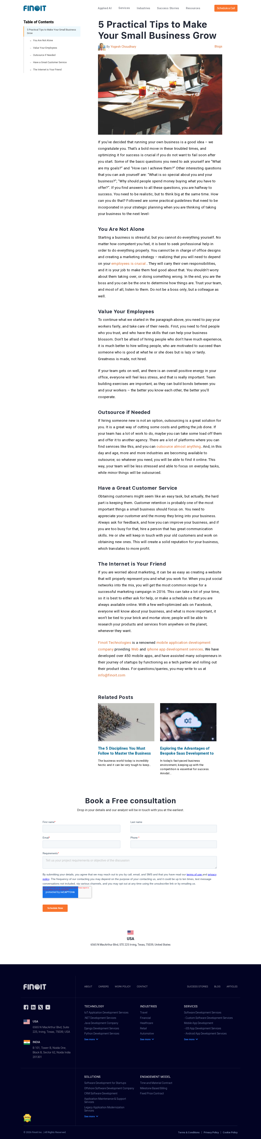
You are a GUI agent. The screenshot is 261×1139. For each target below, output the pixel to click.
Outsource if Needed (44, 55)
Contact (142, 986)
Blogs (218, 46)
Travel (143, 1012)
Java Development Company (101, 1023)
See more (89, 1039)
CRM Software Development (101, 1093)
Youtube (47, 1007)
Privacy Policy (211, 1132)
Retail (143, 1028)
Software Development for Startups (105, 1083)
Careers (103, 986)
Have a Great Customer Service (50, 62)
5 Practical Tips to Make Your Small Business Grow (51, 31)
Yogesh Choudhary (123, 46)
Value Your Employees (45, 48)
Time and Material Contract (156, 1083)
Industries (143, 8)
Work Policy (123, 986)
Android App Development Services (206, 1033)
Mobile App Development (198, 1023)
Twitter (40, 1007)
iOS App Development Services (203, 1028)
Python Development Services (101, 1033)
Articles (232, 986)
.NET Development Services (100, 1018)
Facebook (26, 1007)
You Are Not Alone (43, 40)
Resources (193, 8)
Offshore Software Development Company (109, 1088)
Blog (217, 986)
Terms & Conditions (189, 1132)
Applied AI (105, 8)
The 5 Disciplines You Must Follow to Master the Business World (124, 751)
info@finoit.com (111, 675)
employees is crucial (129, 263)
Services (124, 8)
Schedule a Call (226, 8)
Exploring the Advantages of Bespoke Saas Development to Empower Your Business (187, 751)
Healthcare (146, 1023)
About (88, 986)
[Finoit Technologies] (35, 8)
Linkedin (33, 1007)
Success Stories (168, 8)
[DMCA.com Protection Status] (27, 1118)
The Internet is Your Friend (47, 69)
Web (135, 649)
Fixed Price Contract (152, 1093)
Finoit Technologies (114, 642)
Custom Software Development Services (209, 1018)
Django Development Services (101, 1028)
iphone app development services (175, 649)
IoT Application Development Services (106, 1012)
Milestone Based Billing (153, 1088)
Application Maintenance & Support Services (105, 1100)
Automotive (147, 1033)
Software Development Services (202, 1012)
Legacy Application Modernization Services (104, 1109)
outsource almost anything (178, 446)
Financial (145, 1018)
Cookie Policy (230, 1132)
